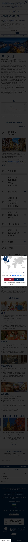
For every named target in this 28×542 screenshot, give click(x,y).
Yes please (19, 279)
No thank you (9, 279)
